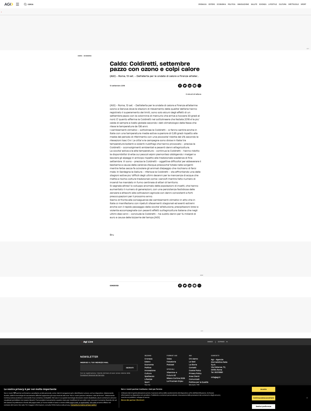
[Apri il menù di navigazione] (17, 4)
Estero (212, 4)
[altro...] (199, 86)
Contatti (192, 367)
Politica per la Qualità (198, 382)
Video (169, 359)
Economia (221, 4)
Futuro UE (171, 375)
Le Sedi (192, 362)
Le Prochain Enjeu (175, 381)
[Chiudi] (307, 398)
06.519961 (218, 372)
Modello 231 (194, 385)
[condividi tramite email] (194, 86)
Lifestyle (272, 4)
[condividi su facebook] (180, 86)
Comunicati (194, 379)
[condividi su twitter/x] (185, 86)
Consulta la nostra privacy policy (83, 405)
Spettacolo (293, 4)
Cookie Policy (195, 370)
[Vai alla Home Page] (9, 4)
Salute (254, 4)
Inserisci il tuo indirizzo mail (94, 362)
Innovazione (243, 4)
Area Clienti (194, 376)
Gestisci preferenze (263, 406)
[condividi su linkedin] (190, 86)
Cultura (282, 4)
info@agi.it (215, 377)
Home (80, 56)
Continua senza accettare (263, 398)
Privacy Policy (195, 373)
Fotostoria (171, 362)
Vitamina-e (172, 372)
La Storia (193, 364)
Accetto (263, 389)
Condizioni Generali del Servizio (92, 375)
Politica (231, 4)
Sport (303, 4)
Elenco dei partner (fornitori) (132, 400)
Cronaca (202, 4)
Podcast (170, 364)
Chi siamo (193, 359)
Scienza (262, 4)
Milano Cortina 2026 (176, 378)
